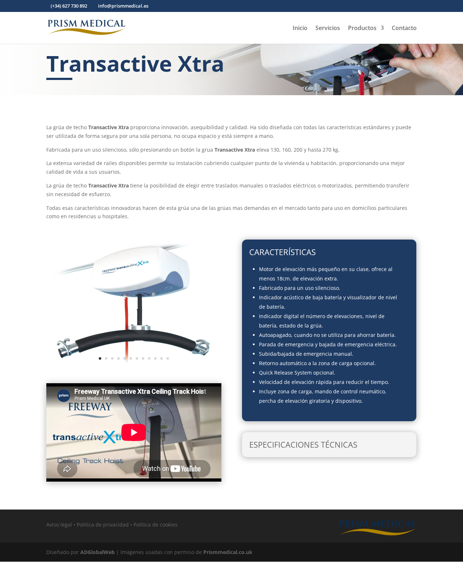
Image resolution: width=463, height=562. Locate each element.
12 (167, 358)
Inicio (300, 28)
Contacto (404, 28)
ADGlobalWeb (97, 552)
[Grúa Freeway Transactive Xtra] (133, 371)
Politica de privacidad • (105, 524)
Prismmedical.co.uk (227, 552)
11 (161, 358)
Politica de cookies (155, 524)
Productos (362, 28)
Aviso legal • (61, 524)
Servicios (327, 28)
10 (155, 358)
